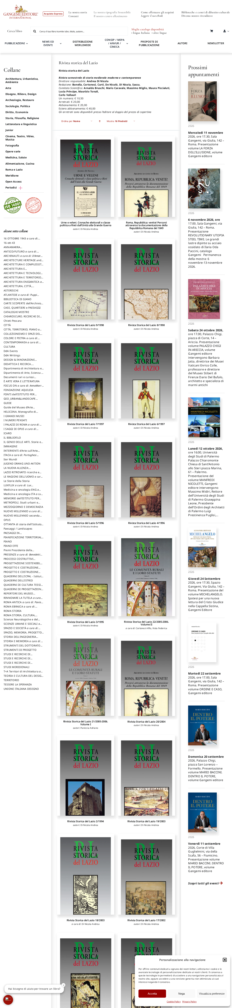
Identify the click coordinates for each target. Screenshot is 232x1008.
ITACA (20, 456)
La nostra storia (78, 12)
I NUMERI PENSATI (15, 420)
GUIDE (8, 403)
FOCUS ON (23, 387)
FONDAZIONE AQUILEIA (18, 390)
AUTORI (182, 43)
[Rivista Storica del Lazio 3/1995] (85, 576)
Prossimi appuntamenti (203, 71)
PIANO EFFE (11, 545)
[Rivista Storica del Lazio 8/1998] (146, 279)
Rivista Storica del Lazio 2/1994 (85, 821)
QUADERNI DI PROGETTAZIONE (23, 590)
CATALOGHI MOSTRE (16, 312)
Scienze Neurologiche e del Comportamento (21, 621)
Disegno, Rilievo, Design (20, 94)
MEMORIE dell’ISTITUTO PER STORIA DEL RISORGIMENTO (21, 500)
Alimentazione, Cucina (19, 163)
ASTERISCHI (11, 290)
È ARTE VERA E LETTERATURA (22, 381)
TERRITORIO (11, 680)
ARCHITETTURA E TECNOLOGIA (23, 274)
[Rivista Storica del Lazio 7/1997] (85, 378)
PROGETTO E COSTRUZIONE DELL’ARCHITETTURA (21, 569)
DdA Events (11, 351)
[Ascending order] (99, 121)
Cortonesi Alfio (143, 628)
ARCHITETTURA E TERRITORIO (24, 279)
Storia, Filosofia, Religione (22, 118)
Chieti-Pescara (13, 320)
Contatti (73, 16)
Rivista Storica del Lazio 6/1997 (146, 424)
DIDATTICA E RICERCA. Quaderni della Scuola (18, 365)
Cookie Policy (174, 1001)
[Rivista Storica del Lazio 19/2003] (146, 775)
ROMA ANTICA (22, 603)
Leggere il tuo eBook (152, 16)
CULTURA (9, 346)
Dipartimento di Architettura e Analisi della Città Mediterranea (24, 370)
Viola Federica (159, 628)
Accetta (152, 993)
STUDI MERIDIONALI (16, 667)
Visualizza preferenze (212, 993)
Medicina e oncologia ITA (23, 495)
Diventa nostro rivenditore (197, 16)
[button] (225, 960)
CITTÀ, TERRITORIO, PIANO (22, 331)
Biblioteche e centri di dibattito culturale (205, 12)
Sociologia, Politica (17, 106)
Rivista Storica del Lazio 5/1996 (85, 523)
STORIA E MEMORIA (22, 642)
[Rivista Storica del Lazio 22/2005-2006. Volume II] (146, 576)
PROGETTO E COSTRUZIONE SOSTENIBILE (21, 573)
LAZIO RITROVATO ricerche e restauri (21, 473)
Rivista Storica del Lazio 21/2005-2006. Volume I (85, 723)
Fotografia (12, 145)
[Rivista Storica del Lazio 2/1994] (85, 775)
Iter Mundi (10, 459)
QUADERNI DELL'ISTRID (18, 580)
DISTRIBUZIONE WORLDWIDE (83, 43)
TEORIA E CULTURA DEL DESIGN (23, 677)
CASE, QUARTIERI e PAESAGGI (22, 307)
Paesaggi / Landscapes (18, 528)
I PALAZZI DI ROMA (22, 426)
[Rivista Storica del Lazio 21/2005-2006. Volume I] (85, 675)
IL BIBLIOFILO (12, 437)
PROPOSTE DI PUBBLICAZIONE (149, 43)
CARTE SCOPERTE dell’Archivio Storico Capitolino (22, 305)
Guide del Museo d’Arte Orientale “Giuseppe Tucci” (20, 409)
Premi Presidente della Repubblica (18, 551)
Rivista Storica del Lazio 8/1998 (146, 325)
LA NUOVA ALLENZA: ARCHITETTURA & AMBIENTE (21, 469)
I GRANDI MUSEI (14, 416)
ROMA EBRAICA (19, 608)
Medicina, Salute (16, 157)
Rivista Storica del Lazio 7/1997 (85, 424)
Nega (181, 993)
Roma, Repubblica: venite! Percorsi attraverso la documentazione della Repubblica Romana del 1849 (146, 225)
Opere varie (12, 151)
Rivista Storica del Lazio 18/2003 (86, 920)
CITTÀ (7, 325)
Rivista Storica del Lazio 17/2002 (146, 920)
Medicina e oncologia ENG (21, 491)
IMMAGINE (10, 446)
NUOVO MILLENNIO (22, 512)
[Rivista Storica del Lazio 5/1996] (85, 477)
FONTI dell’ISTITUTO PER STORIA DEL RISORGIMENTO (21, 396)
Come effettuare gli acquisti (157, 12)
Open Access (13, 181)
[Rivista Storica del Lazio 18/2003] (85, 874)
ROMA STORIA (13, 611)
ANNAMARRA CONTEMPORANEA (15, 248)
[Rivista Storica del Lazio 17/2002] (146, 874)
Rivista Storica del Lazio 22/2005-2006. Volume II (146, 623)
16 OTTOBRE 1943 (21, 240)
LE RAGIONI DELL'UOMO (23, 478)
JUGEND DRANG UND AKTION (22, 463)
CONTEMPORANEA (21, 344)
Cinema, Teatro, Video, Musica (19, 137)
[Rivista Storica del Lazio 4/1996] (146, 477)
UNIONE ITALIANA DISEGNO (21, 688)
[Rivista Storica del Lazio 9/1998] (85, 279)
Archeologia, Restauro (19, 100)
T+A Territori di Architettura (22, 673)
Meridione (11, 175)
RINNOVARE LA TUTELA (22, 599)
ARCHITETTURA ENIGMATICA (23, 283)
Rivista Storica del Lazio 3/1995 (85, 622)
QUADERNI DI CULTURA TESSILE (24, 586)
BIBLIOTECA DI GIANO (18, 299)
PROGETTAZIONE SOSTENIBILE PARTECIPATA (23, 564)
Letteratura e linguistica (21, 124)
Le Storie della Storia (17, 481)
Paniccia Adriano (89, 727)
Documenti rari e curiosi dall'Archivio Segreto (19, 378)
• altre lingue (159, 33)
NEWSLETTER (216, 43)
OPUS (7, 520)
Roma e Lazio (14, 169)
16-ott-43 (9, 242)
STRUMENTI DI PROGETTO (20, 650)
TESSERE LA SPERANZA (18, 684)
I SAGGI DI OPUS (20, 430)
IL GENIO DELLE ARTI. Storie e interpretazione (22, 443)
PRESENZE (22, 556)
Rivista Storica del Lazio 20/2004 (146, 721)
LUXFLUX (17, 487)
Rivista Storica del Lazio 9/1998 (85, 325)
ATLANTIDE (20, 296)
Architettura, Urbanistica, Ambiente (21, 80)
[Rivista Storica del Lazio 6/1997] (146, 378)
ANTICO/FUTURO (20, 253)
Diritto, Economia (16, 112)
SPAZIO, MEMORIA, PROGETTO (23, 634)
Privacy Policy (189, 1001)
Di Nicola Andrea (89, 229)
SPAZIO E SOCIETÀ (21, 629)
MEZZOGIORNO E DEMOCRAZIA (23, 507)
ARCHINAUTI (23, 257)
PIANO (8, 541)
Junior (9, 130)
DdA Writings (12, 355)
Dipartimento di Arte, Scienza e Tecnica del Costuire (23, 374)
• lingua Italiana (140, 33)
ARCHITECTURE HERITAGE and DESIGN (22, 261)
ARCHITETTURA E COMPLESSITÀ (23, 266)
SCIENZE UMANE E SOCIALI (22, 625)
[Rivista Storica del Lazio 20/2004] (146, 675)
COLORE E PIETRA (21, 339)
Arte (8, 88)
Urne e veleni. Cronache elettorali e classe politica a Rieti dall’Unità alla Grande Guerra (85, 224)
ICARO (8, 433)
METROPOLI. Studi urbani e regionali (21, 504)
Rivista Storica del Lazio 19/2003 (146, 821)
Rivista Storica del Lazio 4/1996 (146, 523)
